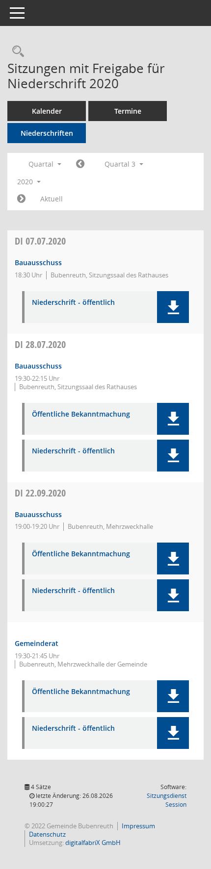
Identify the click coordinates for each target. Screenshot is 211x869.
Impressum (138, 825)
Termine (127, 111)
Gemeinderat (36, 643)
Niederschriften (47, 133)
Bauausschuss (38, 262)
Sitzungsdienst (166, 800)
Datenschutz (47, 834)
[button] (173, 307)
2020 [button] (26, 181)
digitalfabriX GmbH (93, 842)
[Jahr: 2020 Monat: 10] (21, 199)
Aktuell (51, 198)
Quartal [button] (41, 164)
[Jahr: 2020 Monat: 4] (80, 164)
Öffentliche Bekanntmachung (81, 414)
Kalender (47, 111)
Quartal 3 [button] (121, 164)
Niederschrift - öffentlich (73, 302)
